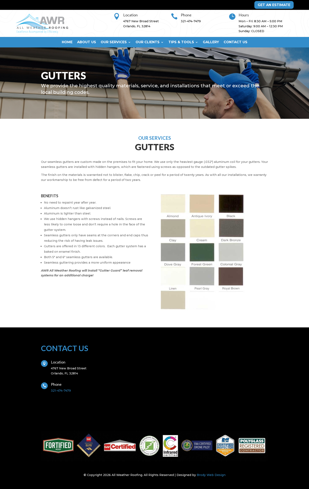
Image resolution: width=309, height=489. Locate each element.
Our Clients (148, 42)
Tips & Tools (181, 42)
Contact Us (235, 42)
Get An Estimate (274, 5)
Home (67, 42)
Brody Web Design (211, 475)
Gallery (211, 42)
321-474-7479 (191, 21)
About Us (86, 42)
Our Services (114, 42)
